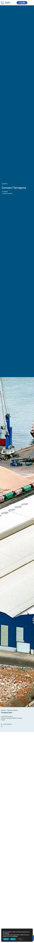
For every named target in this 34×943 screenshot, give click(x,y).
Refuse (12, 939)
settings (15, 936)
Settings (20, 939)
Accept (6, 939)
